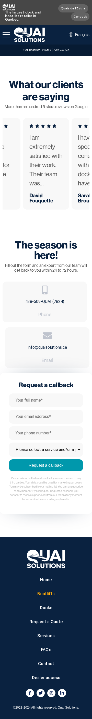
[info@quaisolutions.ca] (47, 335)
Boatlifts (46, 593)
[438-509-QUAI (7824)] (44, 289)
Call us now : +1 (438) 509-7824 (46, 50)
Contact (46, 663)
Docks (46, 607)
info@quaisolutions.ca (47, 347)
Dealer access (46, 677)
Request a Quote (46, 621)
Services (46, 635)
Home (46, 579)
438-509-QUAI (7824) (44, 301)
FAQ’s (46, 649)
